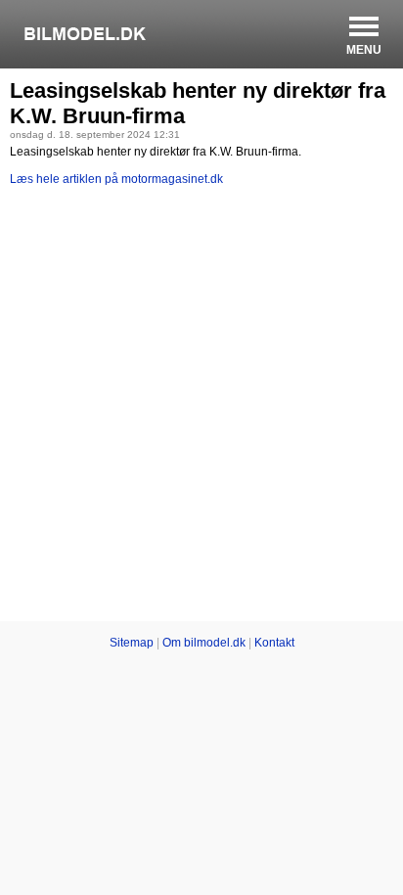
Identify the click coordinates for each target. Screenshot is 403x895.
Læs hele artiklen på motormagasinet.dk (116, 179)
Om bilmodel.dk (204, 642)
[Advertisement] (201, 406)
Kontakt (274, 642)
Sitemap (132, 642)
